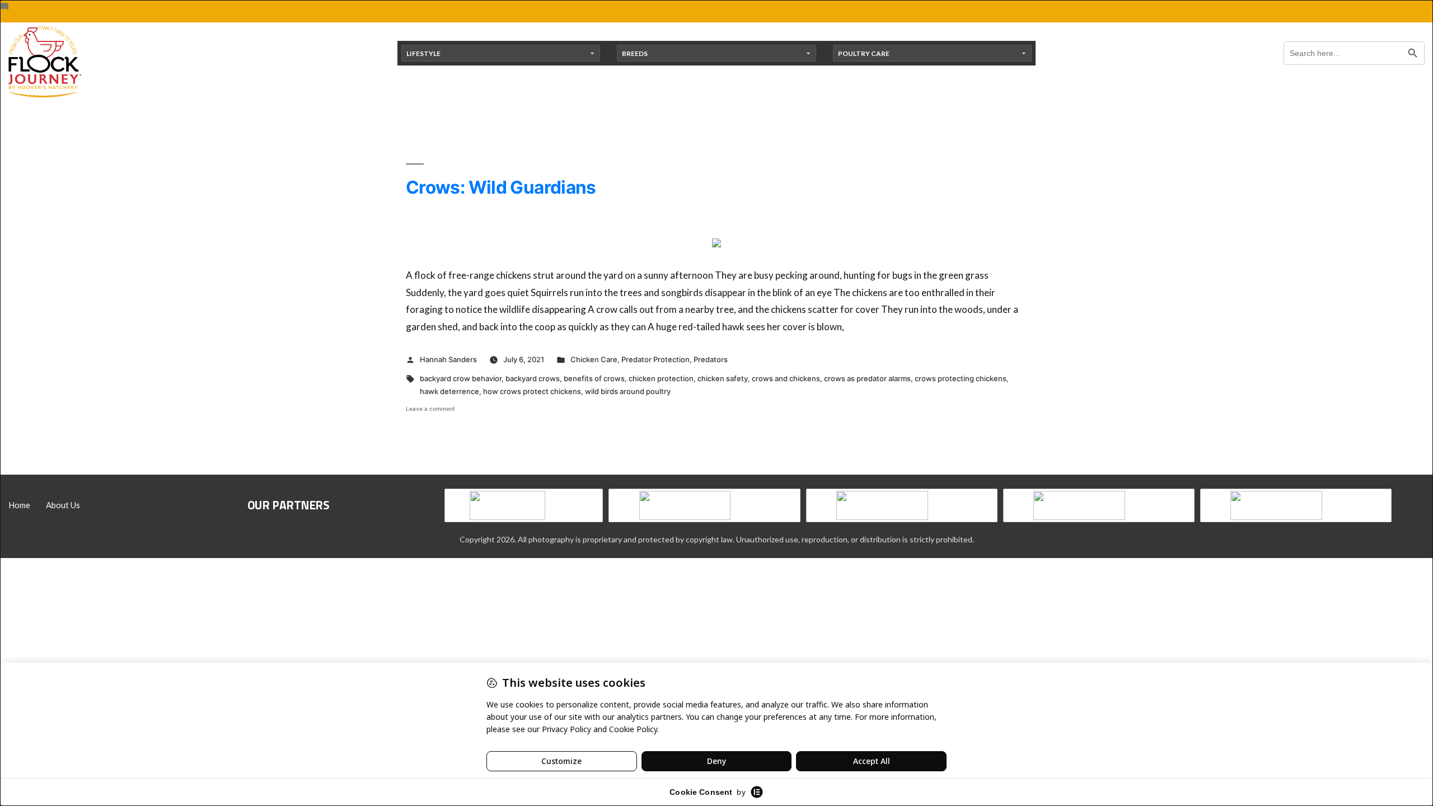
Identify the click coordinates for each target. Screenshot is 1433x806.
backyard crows (532, 378)
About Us (63, 505)
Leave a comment (430, 408)
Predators (711, 359)
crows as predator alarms (867, 378)
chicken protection (661, 378)
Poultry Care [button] (863, 53)
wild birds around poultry (628, 391)
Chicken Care (593, 359)
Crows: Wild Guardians (501, 187)
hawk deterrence (449, 391)
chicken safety (722, 378)
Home (19, 505)
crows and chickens (786, 378)
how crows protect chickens (532, 391)
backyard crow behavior (461, 378)
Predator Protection (655, 359)
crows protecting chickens (960, 378)
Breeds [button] (635, 53)
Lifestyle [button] (423, 53)
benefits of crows (594, 378)
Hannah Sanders (448, 359)
